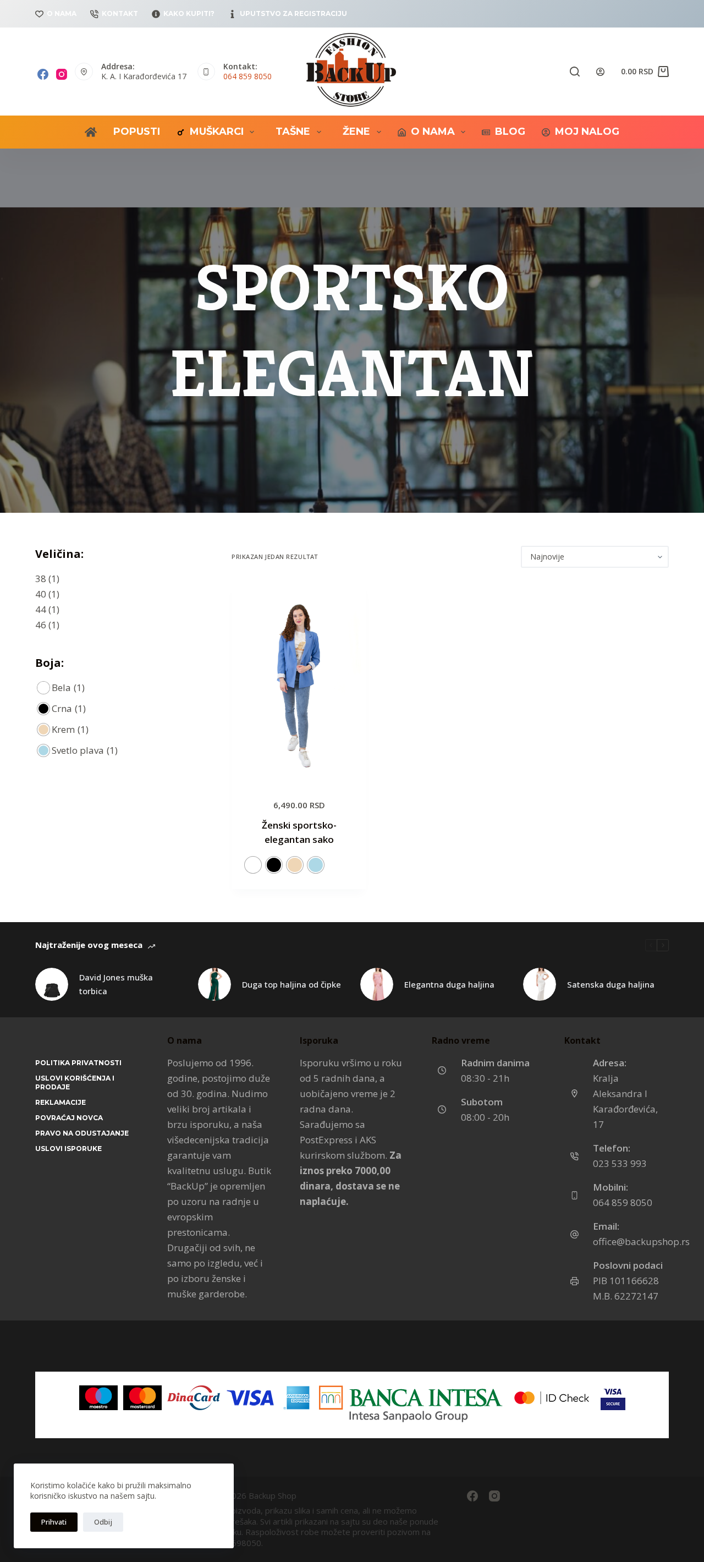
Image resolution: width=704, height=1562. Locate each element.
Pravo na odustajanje (82, 1133)
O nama (61, 13)
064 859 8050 (247, 76)
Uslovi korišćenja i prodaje (74, 1082)
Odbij (103, 1522)
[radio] (253, 865)
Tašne (293, 131)
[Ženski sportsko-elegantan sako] (299, 682)
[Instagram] (61, 74)
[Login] (600, 72)
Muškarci (217, 131)
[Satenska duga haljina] (539, 984)
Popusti (136, 131)
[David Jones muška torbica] (51, 984)
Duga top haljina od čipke (291, 984)
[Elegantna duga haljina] (376, 984)
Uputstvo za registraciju (293, 13)
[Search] (575, 71)
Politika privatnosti (78, 1063)
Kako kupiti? (189, 13)
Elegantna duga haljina (449, 984)
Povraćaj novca (69, 1118)
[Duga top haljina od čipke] (214, 984)
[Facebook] (42, 74)
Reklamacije (60, 1102)
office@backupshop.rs (641, 1241)
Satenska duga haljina (610, 984)
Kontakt (120, 13)
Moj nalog (587, 131)
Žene (356, 131)
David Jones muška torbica (116, 984)
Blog (510, 131)
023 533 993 (620, 1163)
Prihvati (54, 1522)
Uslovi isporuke (68, 1148)
